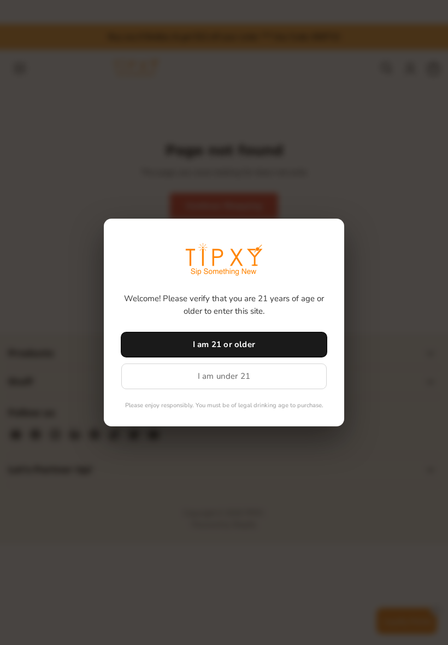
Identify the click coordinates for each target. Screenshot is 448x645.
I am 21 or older (224, 344)
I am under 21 (224, 376)
